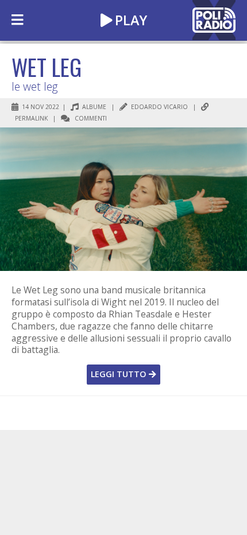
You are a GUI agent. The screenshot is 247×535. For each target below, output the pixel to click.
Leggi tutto (120, 374)
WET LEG (46, 66)
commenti (90, 118)
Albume (93, 107)
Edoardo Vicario (159, 107)
